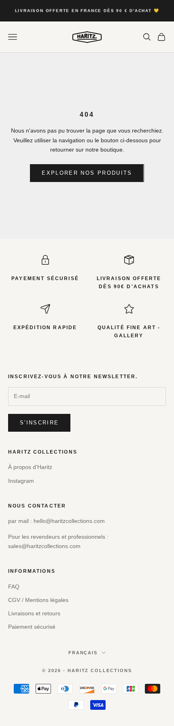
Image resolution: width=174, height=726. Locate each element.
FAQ (13, 586)
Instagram (21, 481)
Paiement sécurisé (31, 626)
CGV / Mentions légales (38, 600)
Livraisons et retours (34, 613)
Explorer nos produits (87, 173)
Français (83, 652)
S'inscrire (39, 423)
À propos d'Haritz (30, 467)
